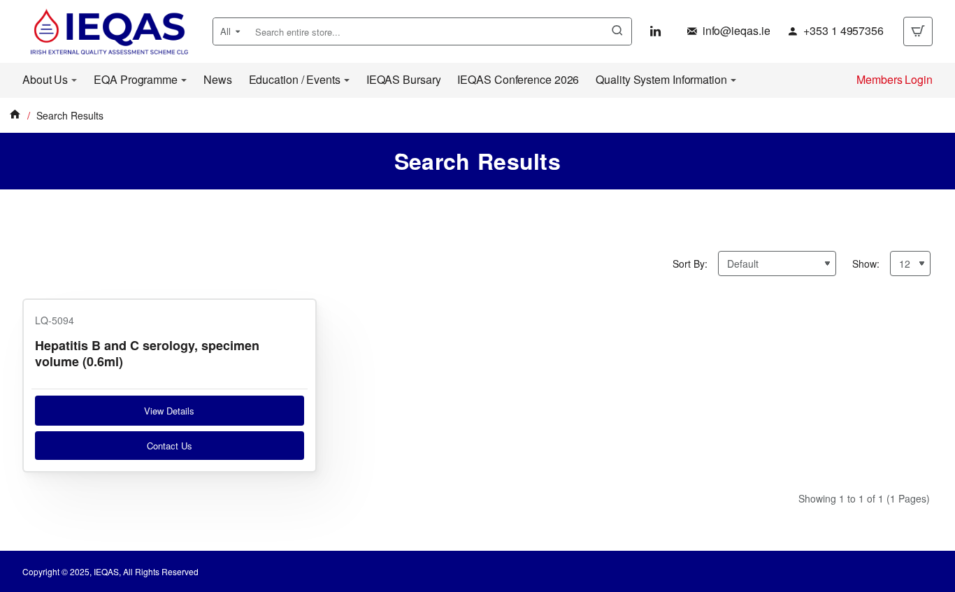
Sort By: (690, 263)
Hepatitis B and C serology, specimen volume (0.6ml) (147, 354)
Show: (865, 263)
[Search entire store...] (617, 31)
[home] (14, 114)
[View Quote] (918, 31)
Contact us (169, 445)
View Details (169, 410)
